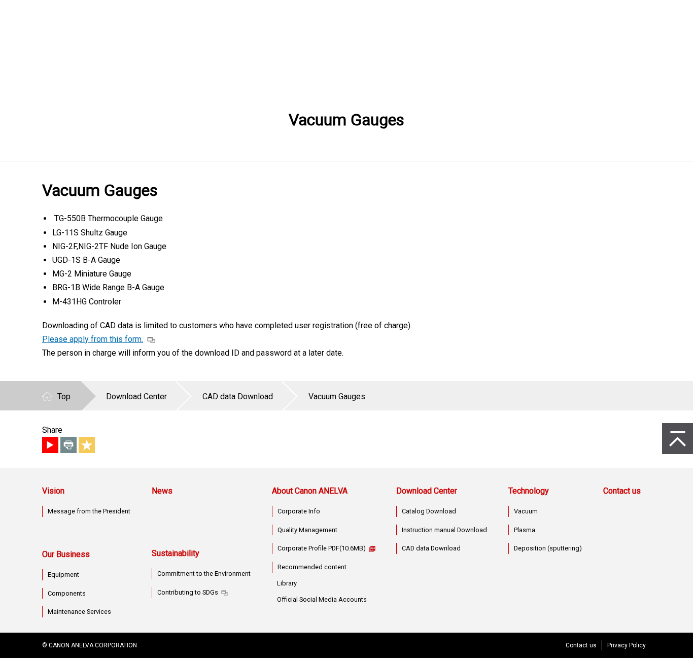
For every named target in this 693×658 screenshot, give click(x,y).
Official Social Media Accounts (322, 599)
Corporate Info (299, 511)
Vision (53, 491)
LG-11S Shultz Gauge (89, 232)
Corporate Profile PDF (322, 548)
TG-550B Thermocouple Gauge (107, 218)
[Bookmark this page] (87, 445)
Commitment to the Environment (204, 573)
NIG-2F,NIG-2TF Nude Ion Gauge (109, 246)
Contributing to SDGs (187, 592)
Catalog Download (429, 511)
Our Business (66, 554)
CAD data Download (431, 548)
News (162, 491)
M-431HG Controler (86, 301)
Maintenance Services (79, 611)
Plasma (524, 530)
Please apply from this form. (92, 339)
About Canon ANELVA (310, 491)
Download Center (426, 491)
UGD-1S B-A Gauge (86, 260)
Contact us (622, 491)
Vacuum (526, 511)
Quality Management (307, 530)
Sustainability (175, 553)
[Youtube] (50, 445)
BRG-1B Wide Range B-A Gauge (108, 287)
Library (287, 583)
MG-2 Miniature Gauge (91, 274)
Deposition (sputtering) (548, 548)
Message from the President (89, 511)
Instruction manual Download (444, 530)
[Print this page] (68, 445)
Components (67, 593)
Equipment (63, 574)
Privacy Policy (626, 645)
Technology (528, 491)
